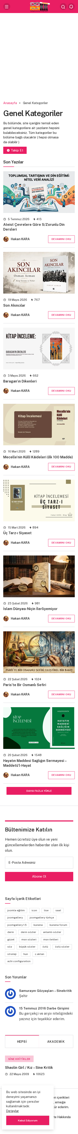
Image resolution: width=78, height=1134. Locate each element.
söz (9, 946)
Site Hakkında (61, 1117)
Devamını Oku (61, 239)
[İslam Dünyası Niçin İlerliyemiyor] (39, 576)
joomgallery (15, 917)
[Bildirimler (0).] (71, 6)
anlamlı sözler (52, 932)
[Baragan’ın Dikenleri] (39, 348)
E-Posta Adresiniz (22, 862)
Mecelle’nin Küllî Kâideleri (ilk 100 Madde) (38, 457)
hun (25, 954)
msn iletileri (50, 939)
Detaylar (12, 1111)
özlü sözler (62, 946)
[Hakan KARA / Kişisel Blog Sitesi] (39, 6)
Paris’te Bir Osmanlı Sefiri (24, 685)
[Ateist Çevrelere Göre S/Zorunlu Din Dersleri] (39, 192)
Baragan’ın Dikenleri (20, 381)
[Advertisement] (39, 55)
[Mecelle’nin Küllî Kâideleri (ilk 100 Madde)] (39, 425)
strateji (11, 954)
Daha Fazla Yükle (39, 790)
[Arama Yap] (63, 6)
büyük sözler (27, 946)
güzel (11, 939)
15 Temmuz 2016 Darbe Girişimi (44, 1008)
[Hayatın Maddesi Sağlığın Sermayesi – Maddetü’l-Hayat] (39, 728)
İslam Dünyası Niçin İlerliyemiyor (30, 609)
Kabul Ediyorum (27, 1120)
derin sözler (28, 932)
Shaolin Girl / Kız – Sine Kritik (29, 1068)
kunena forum (58, 924)
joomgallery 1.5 (17, 924)
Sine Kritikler (19, 1059)
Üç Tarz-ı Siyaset (17, 533)
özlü (45, 946)
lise (46, 910)
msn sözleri (28, 939)
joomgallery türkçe (42, 917)
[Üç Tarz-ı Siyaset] (39, 500)
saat (58, 910)
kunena (38, 924)
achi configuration (19, 961)
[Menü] (6, 6)
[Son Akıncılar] (39, 273)
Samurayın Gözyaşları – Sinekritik (45, 991)
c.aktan (39, 954)
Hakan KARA (20, 239)
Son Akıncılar (14, 305)
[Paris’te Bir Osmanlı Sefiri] (39, 652)
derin (10, 932)
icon (34, 910)
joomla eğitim (16, 910)
